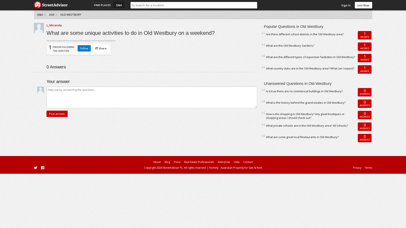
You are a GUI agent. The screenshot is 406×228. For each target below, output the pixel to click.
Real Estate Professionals (199, 162)
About (157, 162)
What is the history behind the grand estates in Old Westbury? (306, 102)
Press (177, 162)
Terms (368, 168)
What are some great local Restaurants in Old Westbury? (302, 137)
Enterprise (224, 162)
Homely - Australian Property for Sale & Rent (235, 168)
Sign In (346, 5)
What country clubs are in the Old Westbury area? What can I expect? (310, 68)
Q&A (119, 5)
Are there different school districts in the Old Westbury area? (305, 34)
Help (237, 162)
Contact (248, 162)
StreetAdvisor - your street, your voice (51, 5)
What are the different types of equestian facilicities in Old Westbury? (310, 57)
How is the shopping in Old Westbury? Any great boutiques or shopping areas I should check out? (305, 116)
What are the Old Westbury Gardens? (290, 46)
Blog (167, 162)
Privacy (357, 168)
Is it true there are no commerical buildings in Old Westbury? (304, 91)
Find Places (102, 5)
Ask (51, 14)
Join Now (363, 5)
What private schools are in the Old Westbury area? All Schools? (307, 126)
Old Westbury (70, 14)
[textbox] (196, 5)
